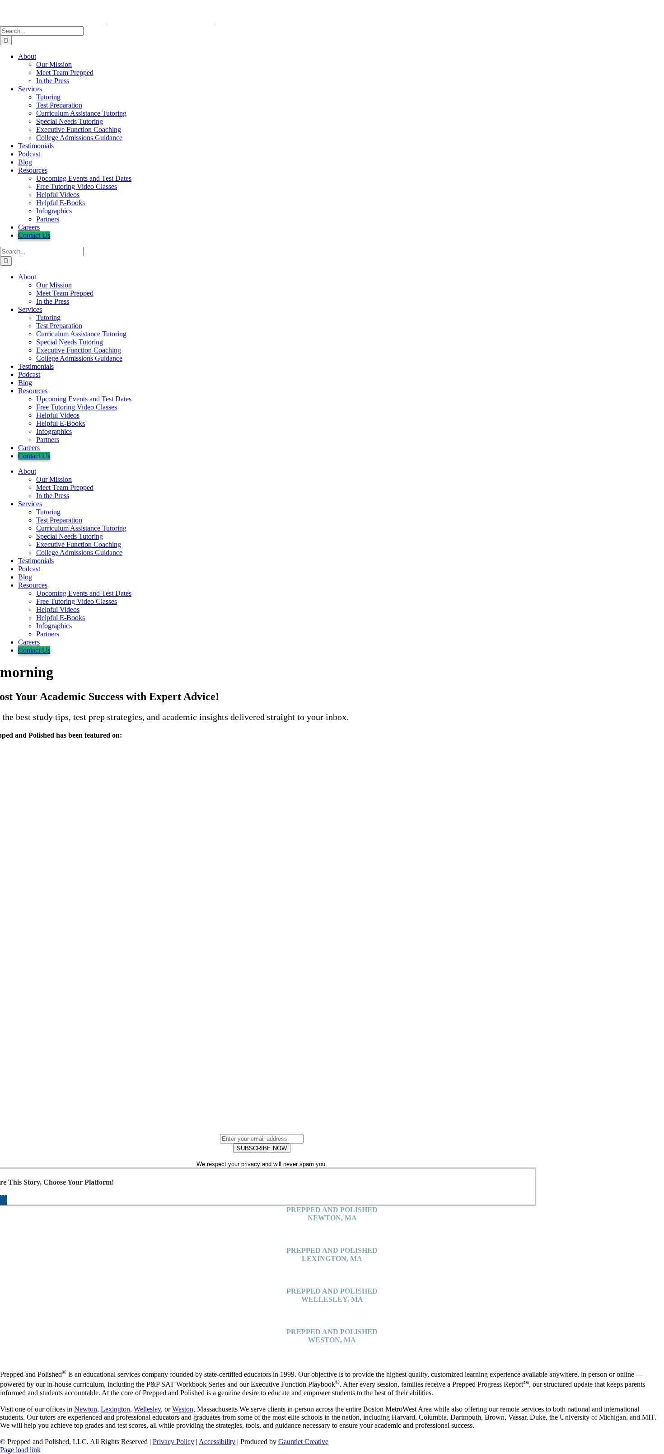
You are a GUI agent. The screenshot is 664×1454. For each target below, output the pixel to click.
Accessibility (217, 1441)
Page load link (20, 1450)
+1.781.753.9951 (332, 1242)
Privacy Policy (173, 1441)
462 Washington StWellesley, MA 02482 (332, 1311)
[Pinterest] (3, 1200)
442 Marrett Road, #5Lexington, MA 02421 (332, 1271)
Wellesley (147, 1409)
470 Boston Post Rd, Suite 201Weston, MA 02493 (332, 1352)
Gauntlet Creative (303, 1441)
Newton (85, 1409)
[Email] (6, 1200)
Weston (182, 1409)
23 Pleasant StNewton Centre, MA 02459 (332, 1230)
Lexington (115, 1409)
